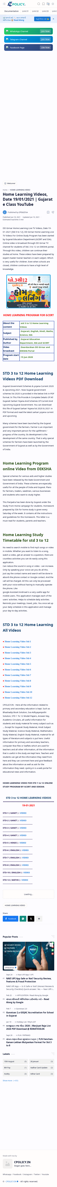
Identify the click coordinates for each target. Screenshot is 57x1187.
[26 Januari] (41, 1061)
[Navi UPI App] (24, 974)
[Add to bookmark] (51, 945)
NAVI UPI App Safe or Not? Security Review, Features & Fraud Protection (28, 980)
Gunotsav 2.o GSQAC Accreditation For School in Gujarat (30, 1014)
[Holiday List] (22, 1022)
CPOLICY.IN (11, 1181)
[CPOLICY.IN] (16, 4)
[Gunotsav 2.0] (21, 1008)
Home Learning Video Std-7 (18, 675)
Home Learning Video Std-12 (18, 698)
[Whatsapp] (7, 1174)
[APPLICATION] (23, 995)
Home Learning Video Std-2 (18, 647)
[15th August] (15, 1061)
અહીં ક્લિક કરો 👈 (42, 19)
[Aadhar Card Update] (41, 1067)
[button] (4, 4)
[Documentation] (11, 11)
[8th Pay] (15, 1067)
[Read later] (48, 212)
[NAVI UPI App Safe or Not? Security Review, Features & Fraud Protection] (28, 956)
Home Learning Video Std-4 (18, 658)
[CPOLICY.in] (18, 212)
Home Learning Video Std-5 (18, 664)
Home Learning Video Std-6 (18, 669)
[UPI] (31, 974)
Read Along (19, 20)
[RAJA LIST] (32, 1022)
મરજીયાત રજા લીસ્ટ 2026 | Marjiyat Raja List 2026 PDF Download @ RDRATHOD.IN (28, 1027)
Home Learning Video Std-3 (18, 652)
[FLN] (20, 1035)
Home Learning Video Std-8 (18, 681)
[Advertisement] (28, 84)
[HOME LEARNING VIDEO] (15, 905)
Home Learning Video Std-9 (18, 686)
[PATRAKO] (26, 1035)
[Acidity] (15, 1073)
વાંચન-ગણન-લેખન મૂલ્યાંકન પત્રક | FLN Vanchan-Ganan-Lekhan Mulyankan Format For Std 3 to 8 (29, 1042)
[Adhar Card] (41, 1073)
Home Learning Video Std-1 (18, 641)
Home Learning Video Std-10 (18, 692)
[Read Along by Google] (39, 995)
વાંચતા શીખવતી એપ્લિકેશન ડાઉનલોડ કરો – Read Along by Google (27, 1001)
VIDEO (23, 813)
